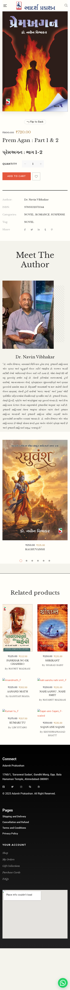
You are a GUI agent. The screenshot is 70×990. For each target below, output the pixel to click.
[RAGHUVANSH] (35, 490)
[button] (63, 983)
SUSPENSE (58, 214)
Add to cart (16, 176)
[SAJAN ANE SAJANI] (52, 711)
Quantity (9, 164)
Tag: (5, 221)
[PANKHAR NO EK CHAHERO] (17, 608)
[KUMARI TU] (17, 711)
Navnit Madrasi (19, 668)
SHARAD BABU (54, 665)
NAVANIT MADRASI (54, 700)
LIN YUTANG (19, 727)
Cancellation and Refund (15, 822)
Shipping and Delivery (14, 816)
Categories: (9, 214)
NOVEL (29, 214)
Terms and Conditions (14, 827)
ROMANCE (42, 214)
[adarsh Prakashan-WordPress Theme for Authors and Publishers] (35, 5)
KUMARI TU (17, 722)
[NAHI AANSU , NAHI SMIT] (52, 680)
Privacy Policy (10, 833)
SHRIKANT (52, 660)
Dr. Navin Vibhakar (36, 199)
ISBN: (6, 207)
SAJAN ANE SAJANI (52, 727)
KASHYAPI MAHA (19, 696)
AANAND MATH (17, 691)
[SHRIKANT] (52, 606)
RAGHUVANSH (35, 549)
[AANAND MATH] (17, 680)
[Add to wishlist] (36, 176)
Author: (7, 199)
